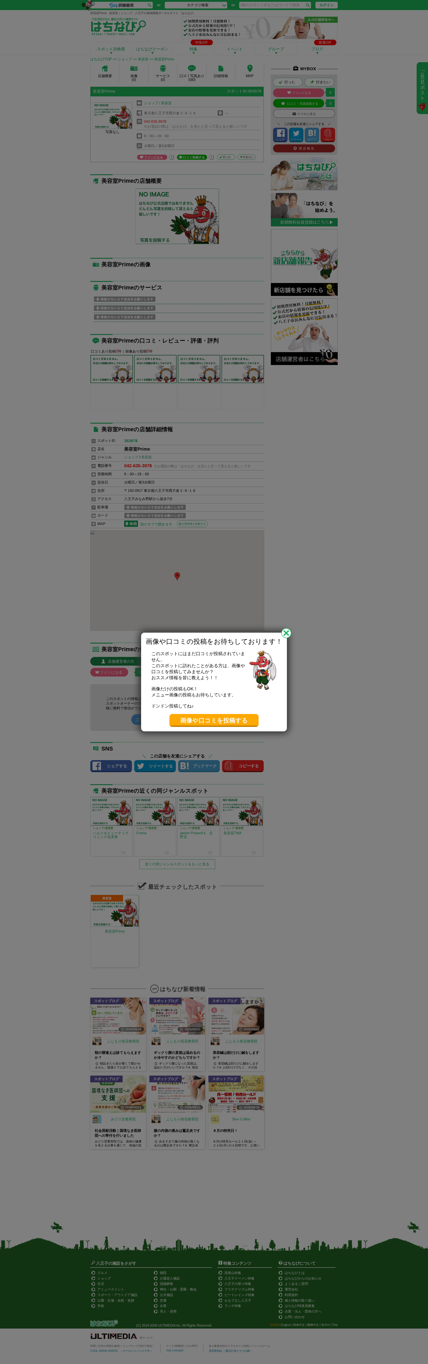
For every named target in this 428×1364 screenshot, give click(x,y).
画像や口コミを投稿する (214, 720)
